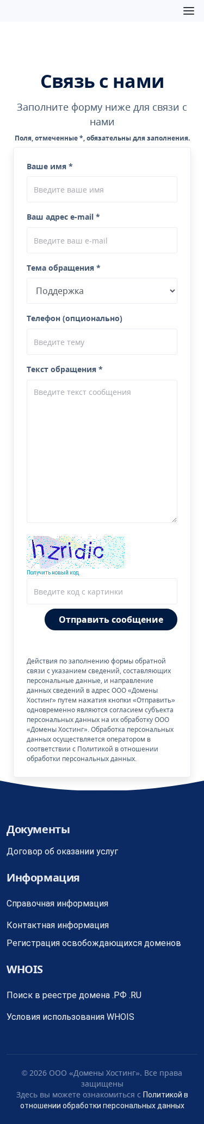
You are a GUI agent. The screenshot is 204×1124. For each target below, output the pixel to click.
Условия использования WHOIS (70, 1017)
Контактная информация (58, 925)
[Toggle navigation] (188, 10)
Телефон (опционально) (74, 318)
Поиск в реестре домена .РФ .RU (74, 995)
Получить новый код (53, 573)
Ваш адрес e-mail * (63, 217)
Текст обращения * (65, 369)
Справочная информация (57, 903)
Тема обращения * (64, 268)
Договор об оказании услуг (62, 851)
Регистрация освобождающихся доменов (94, 943)
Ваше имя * (50, 166)
